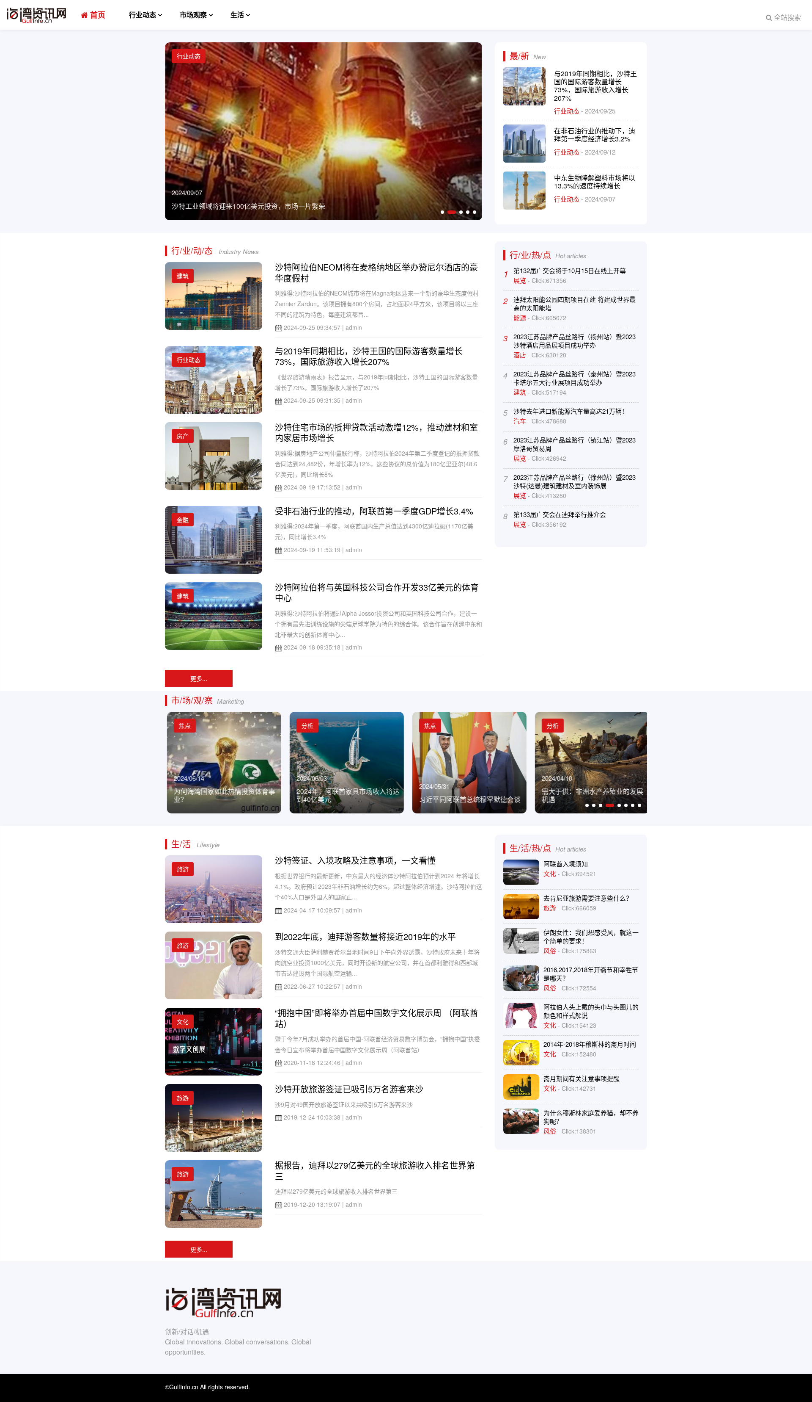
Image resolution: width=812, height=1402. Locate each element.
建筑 (183, 275)
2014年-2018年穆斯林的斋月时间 (589, 1044)
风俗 (550, 950)
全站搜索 (786, 17)
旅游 (183, 869)
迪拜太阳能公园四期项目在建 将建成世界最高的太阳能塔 (574, 303)
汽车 (520, 420)
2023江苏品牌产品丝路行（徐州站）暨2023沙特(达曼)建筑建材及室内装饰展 (574, 481)
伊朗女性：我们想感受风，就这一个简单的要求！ (591, 936)
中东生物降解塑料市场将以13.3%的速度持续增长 (594, 182)
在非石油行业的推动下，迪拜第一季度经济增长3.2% (594, 135)
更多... (198, 678)
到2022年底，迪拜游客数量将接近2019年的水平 (365, 936)
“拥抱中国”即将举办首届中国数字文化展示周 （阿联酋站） (376, 1018)
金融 (183, 519)
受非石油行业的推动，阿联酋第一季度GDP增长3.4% (374, 511)
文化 (183, 1021)
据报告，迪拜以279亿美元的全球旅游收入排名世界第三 (375, 1170)
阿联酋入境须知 (565, 863)
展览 (520, 280)
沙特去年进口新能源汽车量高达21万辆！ (570, 410)
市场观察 (193, 14)
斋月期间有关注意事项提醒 (581, 1078)
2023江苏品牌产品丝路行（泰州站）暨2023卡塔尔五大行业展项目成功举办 (574, 378)
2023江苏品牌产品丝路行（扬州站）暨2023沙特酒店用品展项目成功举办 (574, 340)
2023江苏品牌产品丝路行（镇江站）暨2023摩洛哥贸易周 (574, 444)
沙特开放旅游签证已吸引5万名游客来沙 (349, 1089)
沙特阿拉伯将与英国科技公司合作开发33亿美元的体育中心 (377, 592)
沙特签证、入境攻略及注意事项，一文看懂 (355, 860)
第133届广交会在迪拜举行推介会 (559, 514)
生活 (237, 14)
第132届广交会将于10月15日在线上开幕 (569, 270)
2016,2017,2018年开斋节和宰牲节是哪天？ (590, 973)
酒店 (520, 354)
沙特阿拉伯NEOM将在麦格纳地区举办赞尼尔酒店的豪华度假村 (376, 272)
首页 (96, 14)
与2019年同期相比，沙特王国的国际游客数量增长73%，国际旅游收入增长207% (595, 86)
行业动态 (142, 14)
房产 (183, 435)
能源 (520, 317)
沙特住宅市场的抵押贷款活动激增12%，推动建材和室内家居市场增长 (376, 432)
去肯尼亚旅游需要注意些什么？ (587, 897)
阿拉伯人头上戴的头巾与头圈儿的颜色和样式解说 (591, 1011)
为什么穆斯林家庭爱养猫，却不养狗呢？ (591, 1116)
